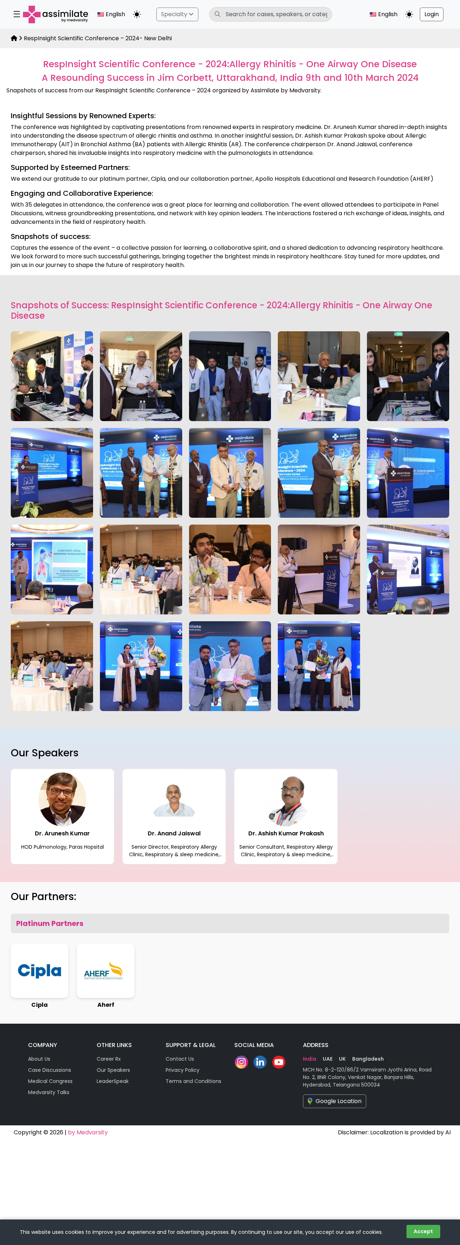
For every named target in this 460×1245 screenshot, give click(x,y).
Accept (423, 1231)
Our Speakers (113, 1070)
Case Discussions (49, 1070)
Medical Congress (50, 1081)
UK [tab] (342, 1058)
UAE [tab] (327, 1058)
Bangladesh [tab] (368, 1058)
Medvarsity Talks (48, 1092)
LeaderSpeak (113, 1081)
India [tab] (309, 1058)
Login (431, 14)
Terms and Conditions (193, 1081)
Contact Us (180, 1058)
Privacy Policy (182, 1070)
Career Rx (109, 1058)
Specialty (175, 14)
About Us (39, 1058)
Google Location (339, 1101)
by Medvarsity (88, 1132)
